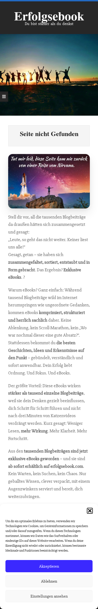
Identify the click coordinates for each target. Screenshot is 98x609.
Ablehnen (49, 581)
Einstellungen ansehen (49, 596)
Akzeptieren (49, 566)
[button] (90, 510)
